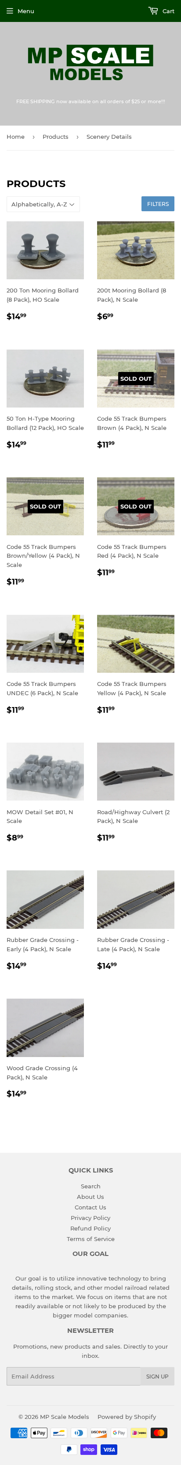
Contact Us (90, 1207)
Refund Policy (90, 1228)
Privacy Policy (90, 1217)
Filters (158, 204)
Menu (26, 10)
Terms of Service (91, 1238)
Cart (167, 10)
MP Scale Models (64, 1416)
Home (16, 136)
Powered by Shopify (127, 1416)
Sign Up (157, 1376)
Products (56, 136)
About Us (90, 1196)
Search (91, 1186)
